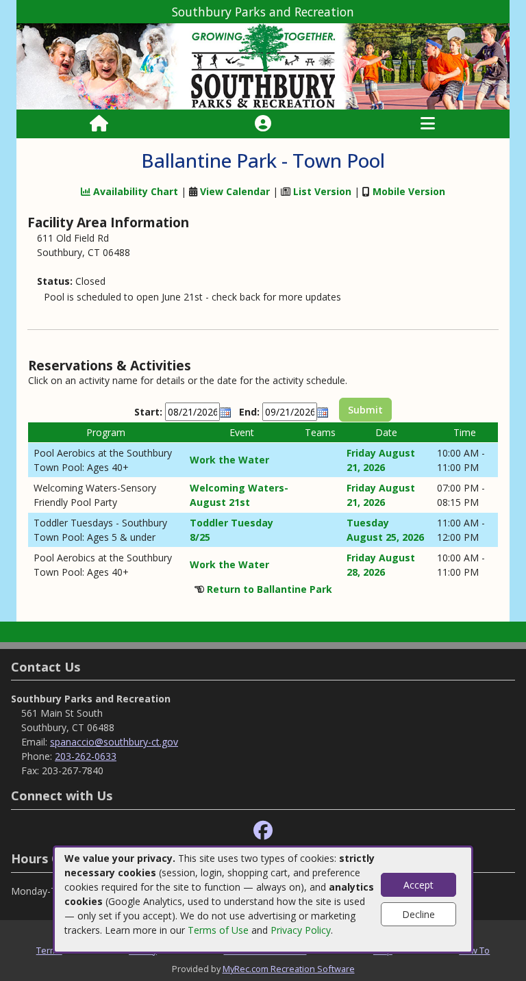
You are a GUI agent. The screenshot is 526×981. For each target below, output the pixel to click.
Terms (49, 950)
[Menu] (428, 124)
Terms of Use (218, 930)
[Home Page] (99, 124)
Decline (418, 914)
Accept (418, 884)
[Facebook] (263, 831)
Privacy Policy (301, 930)
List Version (322, 191)
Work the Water (229, 459)
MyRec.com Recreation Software (289, 969)
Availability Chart (134, 191)
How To (474, 950)
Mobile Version (409, 191)
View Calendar (235, 191)
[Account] (263, 124)
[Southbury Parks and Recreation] (263, 65)
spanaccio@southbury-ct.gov (114, 741)
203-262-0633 (85, 756)
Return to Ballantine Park (269, 589)
